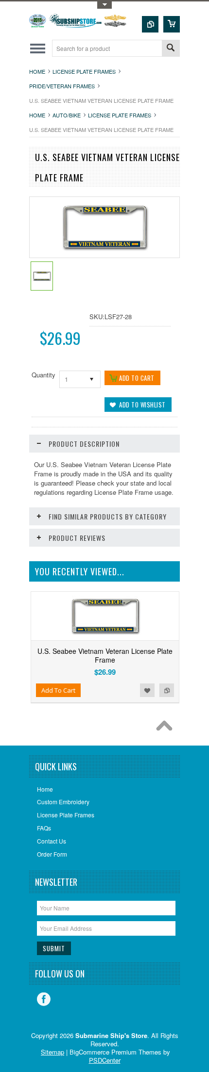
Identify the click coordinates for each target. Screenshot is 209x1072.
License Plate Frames (84, 71)
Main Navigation (37, 48)
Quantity (43, 374)
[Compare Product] (150, 24)
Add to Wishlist (147, 690)
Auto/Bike (66, 115)
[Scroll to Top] (166, 728)
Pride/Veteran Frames (62, 86)
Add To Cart (58, 690)
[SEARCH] (170, 48)
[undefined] (104, 255)
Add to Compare (166, 690)
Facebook (44, 999)
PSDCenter (105, 1060)
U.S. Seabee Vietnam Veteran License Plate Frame (105, 655)
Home (37, 71)
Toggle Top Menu (104, 5)
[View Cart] (171, 24)
